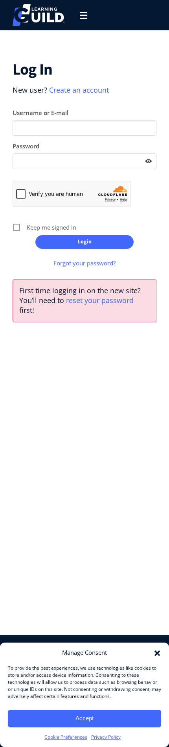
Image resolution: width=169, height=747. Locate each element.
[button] (157, 652)
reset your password (100, 300)
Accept (84, 718)
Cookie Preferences (65, 737)
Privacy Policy (106, 737)
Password (26, 146)
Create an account (79, 90)
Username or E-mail (40, 113)
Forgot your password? (84, 263)
